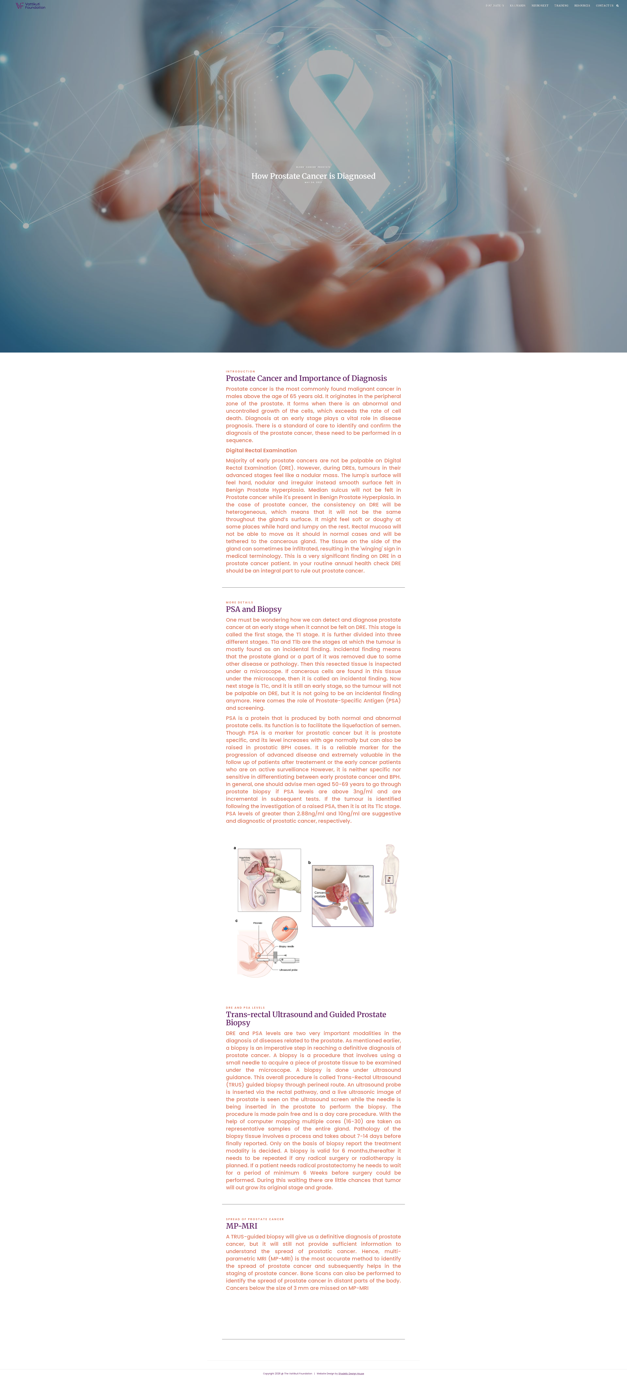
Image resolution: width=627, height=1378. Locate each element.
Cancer (311, 167)
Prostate (324, 167)
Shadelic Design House (351, 1373)
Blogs (300, 167)
